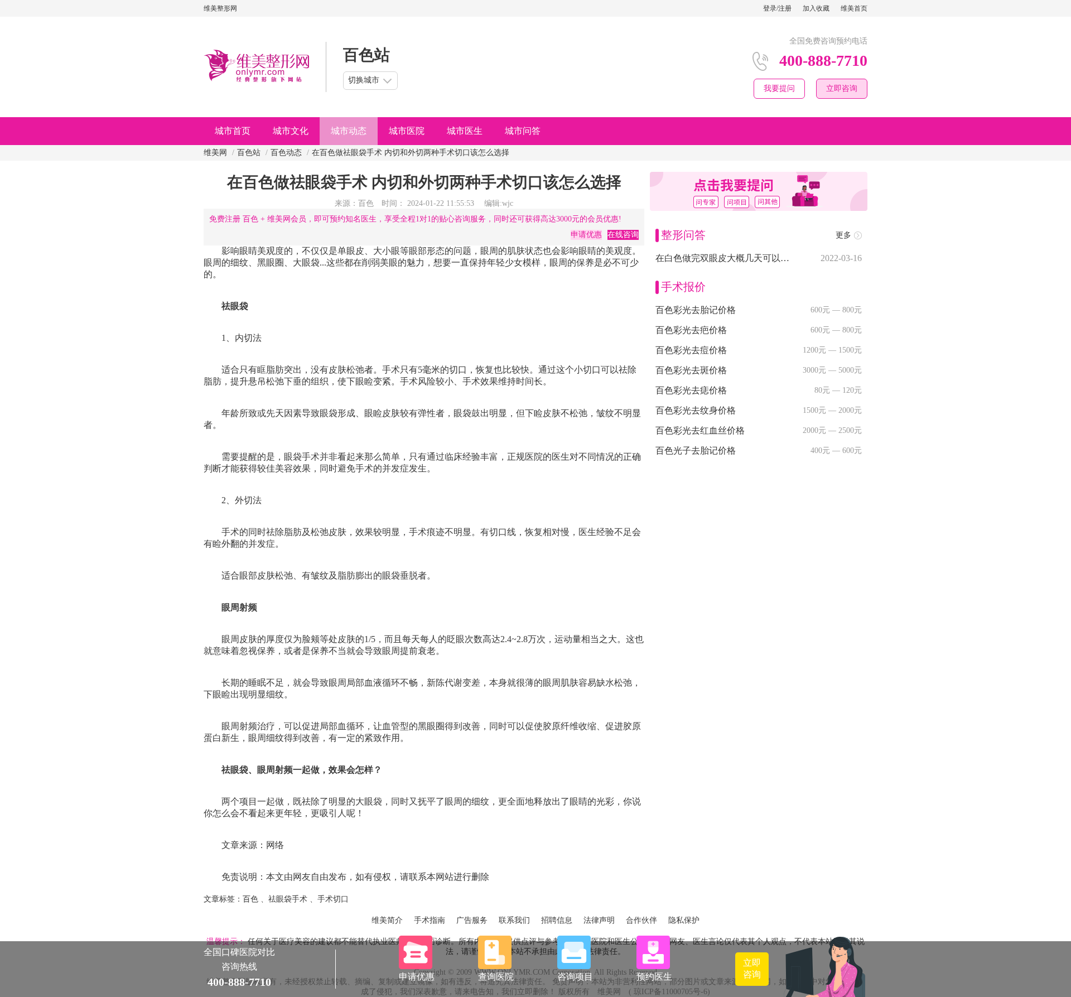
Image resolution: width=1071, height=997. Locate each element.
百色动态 (286, 152)
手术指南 (429, 920)
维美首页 (854, 8)
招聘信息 (556, 920)
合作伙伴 (641, 920)
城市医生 (465, 131)
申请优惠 (586, 234)
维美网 (215, 152)
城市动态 (348, 131)
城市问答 (523, 131)
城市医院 (406, 131)
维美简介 (387, 920)
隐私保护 (683, 920)
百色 (250, 899)
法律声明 (599, 920)
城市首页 (232, 131)
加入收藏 (816, 8)
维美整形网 (220, 8)
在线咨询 (623, 234)
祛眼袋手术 (287, 899)
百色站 (248, 152)
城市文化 (290, 131)
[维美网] (256, 67)
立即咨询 (841, 88)
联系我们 (514, 920)
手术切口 (333, 899)
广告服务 (472, 920)
